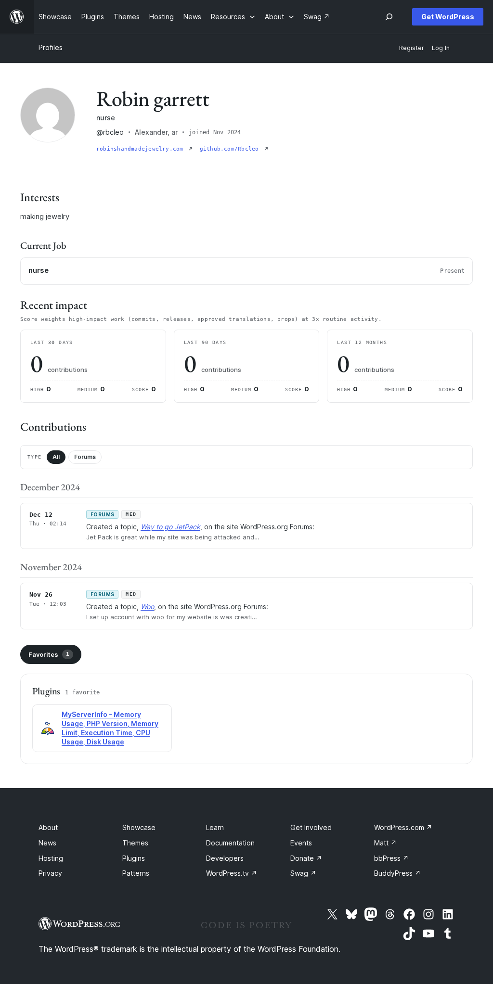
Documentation (230, 843)
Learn (215, 827)
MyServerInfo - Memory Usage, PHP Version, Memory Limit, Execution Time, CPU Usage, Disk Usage (110, 728)
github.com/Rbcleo (231, 149)
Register (411, 47)
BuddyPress (397, 873)
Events (301, 843)
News (47, 843)
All (56, 456)
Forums (85, 456)
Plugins (133, 858)
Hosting (51, 858)
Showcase (139, 827)
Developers (225, 858)
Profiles (51, 47)
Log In (441, 47)
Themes (135, 843)
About (48, 827)
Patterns (135, 873)
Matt (385, 843)
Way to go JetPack (170, 527)
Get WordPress (447, 17)
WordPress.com (403, 827)
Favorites (48, 654)
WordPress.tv (231, 873)
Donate (306, 858)
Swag (303, 873)
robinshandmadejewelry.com (141, 149)
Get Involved (311, 827)
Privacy (50, 873)
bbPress (391, 858)
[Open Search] (389, 17)
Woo (147, 606)
